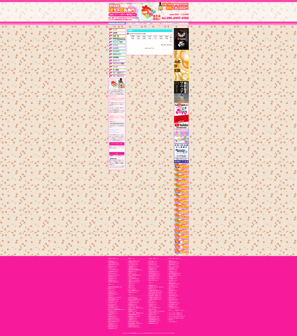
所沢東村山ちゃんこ (133, 262)
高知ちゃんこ (172, 288)
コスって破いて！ (173, 321)
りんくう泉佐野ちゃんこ (154, 307)
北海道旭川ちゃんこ (113, 271)
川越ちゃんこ (111, 295)
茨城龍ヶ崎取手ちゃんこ (134, 261)
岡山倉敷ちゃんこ (173, 290)
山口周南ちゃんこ (173, 280)
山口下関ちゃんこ (173, 285)
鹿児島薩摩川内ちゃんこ (175, 273)
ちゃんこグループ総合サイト (176, 313)
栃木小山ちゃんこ (112, 304)
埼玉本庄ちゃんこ (112, 311)
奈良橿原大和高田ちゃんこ (154, 290)
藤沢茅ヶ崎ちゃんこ (113, 326)
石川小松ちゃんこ (152, 261)
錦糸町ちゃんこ (112, 314)
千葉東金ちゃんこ (112, 316)
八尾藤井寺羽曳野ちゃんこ (154, 299)
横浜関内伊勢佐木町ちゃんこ (115, 287)
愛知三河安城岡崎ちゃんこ (134, 299)
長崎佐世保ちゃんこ (173, 264)
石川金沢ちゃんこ (152, 264)
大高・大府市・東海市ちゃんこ (136, 313)
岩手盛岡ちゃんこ (112, 276)
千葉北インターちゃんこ (134, 280)
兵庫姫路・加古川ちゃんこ (154, 297)
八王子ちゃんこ (132, 288)
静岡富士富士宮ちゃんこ (134, 326)
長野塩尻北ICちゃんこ (153, 276)
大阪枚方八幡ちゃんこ (153, 313)
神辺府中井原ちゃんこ (174, 302)
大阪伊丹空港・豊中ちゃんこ (155, 292)
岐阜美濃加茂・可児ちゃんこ (135, 323)
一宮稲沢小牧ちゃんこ (133, 302)
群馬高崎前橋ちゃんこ (113, 299)
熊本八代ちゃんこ (173, 294)
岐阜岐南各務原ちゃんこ (134, 314)
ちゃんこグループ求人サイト (176, 314)
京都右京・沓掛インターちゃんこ (156, 311)
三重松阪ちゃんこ (132, 318)
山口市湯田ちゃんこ (173, 304)
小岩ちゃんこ (131, 283)
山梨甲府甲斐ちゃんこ (153, 271)
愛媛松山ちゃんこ (173, 261)
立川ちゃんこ (111, 290)
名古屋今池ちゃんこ (133, 297)
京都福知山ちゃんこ (153, 323)
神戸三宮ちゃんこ (152, 302)
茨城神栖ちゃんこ (132, 268)
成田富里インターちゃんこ (114, 297)
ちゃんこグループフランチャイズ (177, 316)
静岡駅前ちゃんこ (132, 309)
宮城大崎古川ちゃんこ (113, 264)
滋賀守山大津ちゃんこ (153, 316)
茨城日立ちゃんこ (132, 292)
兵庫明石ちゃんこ (152, 304)
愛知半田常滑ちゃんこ (133, 321)
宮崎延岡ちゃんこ (173, 306)
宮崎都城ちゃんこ (173, 276)
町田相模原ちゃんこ (113, 306)
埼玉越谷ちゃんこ (112, 328)
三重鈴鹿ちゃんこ (132, 319)
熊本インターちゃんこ (174, 266)
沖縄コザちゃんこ (173, 300)
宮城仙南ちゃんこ (112, 261)
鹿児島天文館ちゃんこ (174, 262)
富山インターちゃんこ (153, 266)
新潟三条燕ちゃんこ (153, 280)
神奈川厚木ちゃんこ (113, 307)
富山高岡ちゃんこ (152, 262)
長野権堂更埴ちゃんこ (153, 273)
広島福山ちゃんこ (173, 271)
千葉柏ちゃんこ (132, 276)
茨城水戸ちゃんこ (112, 292)
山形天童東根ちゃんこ (113, 262)
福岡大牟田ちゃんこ (173, 299)
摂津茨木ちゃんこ (152, 314)
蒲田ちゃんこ (131, 287)
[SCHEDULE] (116, 32)
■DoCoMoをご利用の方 (114, 129)
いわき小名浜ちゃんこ (113, 269)
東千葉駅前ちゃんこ (113, 294)
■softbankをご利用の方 (114, 132)
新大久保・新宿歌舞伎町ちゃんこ (116, 309)
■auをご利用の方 (112, 131)
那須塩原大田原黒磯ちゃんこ (135, 269)
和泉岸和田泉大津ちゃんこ (154, 294)
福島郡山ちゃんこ (112, 278)
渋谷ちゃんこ (131, 285)
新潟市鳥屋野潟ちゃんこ (154, 275)
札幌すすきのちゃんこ (113, 275)
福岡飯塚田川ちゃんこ (174, 283)
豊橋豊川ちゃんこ (132, 311)
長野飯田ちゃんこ (152, 269)
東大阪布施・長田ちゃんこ (154, 295)
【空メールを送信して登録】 (117, 143)
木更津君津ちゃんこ (113, 313)
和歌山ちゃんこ (152, 288)
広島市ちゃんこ (172, 281)
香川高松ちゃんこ (173, 269)
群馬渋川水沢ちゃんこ (113, 318)
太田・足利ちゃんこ (133, 264)
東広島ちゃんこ (172, 292)
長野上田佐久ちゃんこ (153, 278)
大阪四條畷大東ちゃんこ (154, 319)
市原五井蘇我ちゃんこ (133, 278)
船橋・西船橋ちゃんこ (133, 290)
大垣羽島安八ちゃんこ (133, 300)
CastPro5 (172, 333)
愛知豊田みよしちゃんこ (134, 316)
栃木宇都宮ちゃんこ (113, 300)
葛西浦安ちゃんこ (132, 271)
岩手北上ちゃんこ (112, 273)
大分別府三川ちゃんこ (174, 307)
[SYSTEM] (116, 38)
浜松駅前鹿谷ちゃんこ (133, 325)
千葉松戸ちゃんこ (112, 323)
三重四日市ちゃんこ (133, 306)
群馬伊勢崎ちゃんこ (113, 325)
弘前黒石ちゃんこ (112, 268)
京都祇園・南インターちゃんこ (156, 287)
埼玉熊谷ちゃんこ (112, 302)
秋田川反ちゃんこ (112, 266)
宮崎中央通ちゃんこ (173, 295)
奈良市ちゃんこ (152, 300)
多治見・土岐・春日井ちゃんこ (136, 307)
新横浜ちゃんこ (132, 273)
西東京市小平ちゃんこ (133, 281)
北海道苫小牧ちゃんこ (113, 281)
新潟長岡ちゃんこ (152, 268)
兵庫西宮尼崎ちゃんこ (153, 321)
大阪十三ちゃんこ (152, 309)
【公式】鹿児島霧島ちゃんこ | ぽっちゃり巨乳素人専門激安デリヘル (141, 333)
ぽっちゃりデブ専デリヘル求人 (176, 318)
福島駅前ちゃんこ (112, 280)
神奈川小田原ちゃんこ (113, 321)
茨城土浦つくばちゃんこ (114, 319)
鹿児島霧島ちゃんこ (173, 268)
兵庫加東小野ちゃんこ (153, 318)
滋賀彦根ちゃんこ (152, 285)
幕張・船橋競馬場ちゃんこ (134, 275)
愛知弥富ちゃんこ (132, 304)
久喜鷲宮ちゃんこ (132, 266)
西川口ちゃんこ (112, 288)
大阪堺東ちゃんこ (152, 306)
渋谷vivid (171, 319)
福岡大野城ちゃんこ (173, 287)
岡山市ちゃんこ (172, 297)
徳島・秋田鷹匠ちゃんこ (175, 275)
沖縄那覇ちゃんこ (173, 278)
